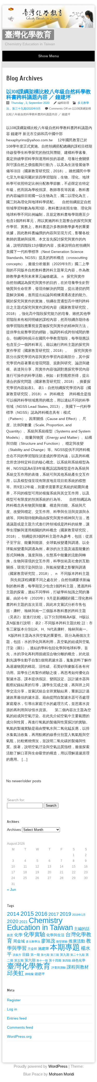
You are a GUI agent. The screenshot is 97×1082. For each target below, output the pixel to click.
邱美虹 (15, 973)
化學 (18, 934)
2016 (41, 914)
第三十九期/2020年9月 (26, 108)
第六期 (30, 960)
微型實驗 (62, 941)
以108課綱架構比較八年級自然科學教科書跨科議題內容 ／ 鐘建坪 (48, 94)
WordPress (58, 1066)
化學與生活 (55, 935)
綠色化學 (78, 960)
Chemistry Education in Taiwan (40, 924)
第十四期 (55, 960)
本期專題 (65, 947)
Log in (12, 1009)
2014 (13, 914)
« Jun (11, 889)
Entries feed (17, 1018)
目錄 (25, 954)
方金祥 (32, 949)
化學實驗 (34, 934)
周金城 (19, 941)
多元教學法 (33, 941)
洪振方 (17, 954)
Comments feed (20, 1027)
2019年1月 (79, 914)
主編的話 (81, 929)
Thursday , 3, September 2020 (30, 102)
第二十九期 (77, 954)
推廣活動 (77, 941)
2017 (53, 914)
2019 (65, 914)
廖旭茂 (48, 941)
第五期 (19, 960)
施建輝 (43, 948)
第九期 (64, 955)
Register (14, 1000)
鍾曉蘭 (29, 974)
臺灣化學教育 (28, 34)
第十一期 (42, 960)
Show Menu (48, 56)
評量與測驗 (58, 967)
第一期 (35, 955)
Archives (14, 830)
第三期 (54, 954)
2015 (27, 913)
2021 (23, 922)
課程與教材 (78, 967)
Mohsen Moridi (61, 1074)
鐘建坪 (40, 974)
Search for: (16, 800)
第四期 (66, 960)
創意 (10, 935)
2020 (12, 921)
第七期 (45, 954)
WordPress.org (19, 1036)
